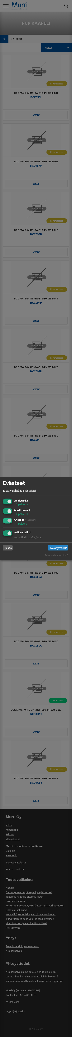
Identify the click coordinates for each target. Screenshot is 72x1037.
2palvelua (21, 504)
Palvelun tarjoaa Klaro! (56, 555)
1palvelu (20, 523)
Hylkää (8, 548)
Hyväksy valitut (58, 548)
